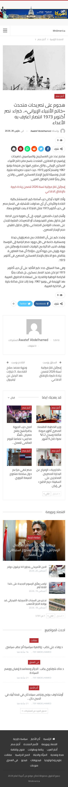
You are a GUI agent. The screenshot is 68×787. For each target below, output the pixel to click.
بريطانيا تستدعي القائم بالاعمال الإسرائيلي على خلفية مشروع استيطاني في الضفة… (34, 550)
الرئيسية (47, 738)
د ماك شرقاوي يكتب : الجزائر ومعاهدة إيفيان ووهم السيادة (34, 670)
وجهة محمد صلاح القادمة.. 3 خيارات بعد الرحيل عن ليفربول (17, 373)
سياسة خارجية (34, 537)
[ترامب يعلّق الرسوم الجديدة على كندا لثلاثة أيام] (57, 588)
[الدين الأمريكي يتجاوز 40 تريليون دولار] (57, 571)
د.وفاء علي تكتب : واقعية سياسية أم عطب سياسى (34, 647)
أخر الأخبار (34, 688)
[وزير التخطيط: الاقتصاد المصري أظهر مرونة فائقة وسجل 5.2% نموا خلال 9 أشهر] (48, 414)
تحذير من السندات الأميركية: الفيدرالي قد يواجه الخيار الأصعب (25, 602)
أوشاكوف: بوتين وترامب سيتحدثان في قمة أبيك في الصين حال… (34, 696)
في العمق (34, 662)
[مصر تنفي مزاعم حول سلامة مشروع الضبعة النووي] (19, 457)
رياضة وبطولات (36, 749)
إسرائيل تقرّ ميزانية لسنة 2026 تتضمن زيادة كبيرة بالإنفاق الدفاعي (38, 189)
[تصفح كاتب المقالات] (34, 326)
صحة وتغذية (57, 754)
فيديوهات (35, 760)
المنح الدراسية (22, 754)
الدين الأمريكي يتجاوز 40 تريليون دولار (26, 566)
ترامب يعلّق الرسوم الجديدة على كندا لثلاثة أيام (27, 585)
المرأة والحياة (40, 754)
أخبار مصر (60, 96)
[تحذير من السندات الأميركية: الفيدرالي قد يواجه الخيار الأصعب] (57, 605)
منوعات (34, 765)
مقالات (34, 640)
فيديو (24, 760)
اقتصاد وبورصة (49, 744)
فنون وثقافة (18, 749)
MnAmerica (59, 30)
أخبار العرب (52, 749)
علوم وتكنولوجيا (53, 760)
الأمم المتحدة (30, 744)
